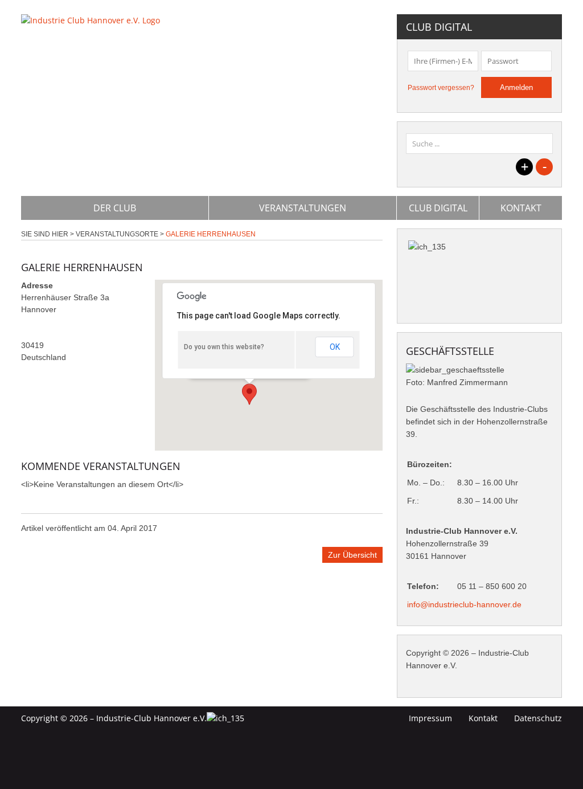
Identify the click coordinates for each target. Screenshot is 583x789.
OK (335, 346)
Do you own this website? (224, 347)
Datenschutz (538, 718)
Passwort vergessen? (441, 88)
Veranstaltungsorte (117, 234)
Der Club (114, 208)
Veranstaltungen (302, 208)
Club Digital (438, 208)
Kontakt (520, 208)
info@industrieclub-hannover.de (464, 604)
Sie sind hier (44, 234)
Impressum (430, 718)
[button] (249, 394)
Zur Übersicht (352, 554)
